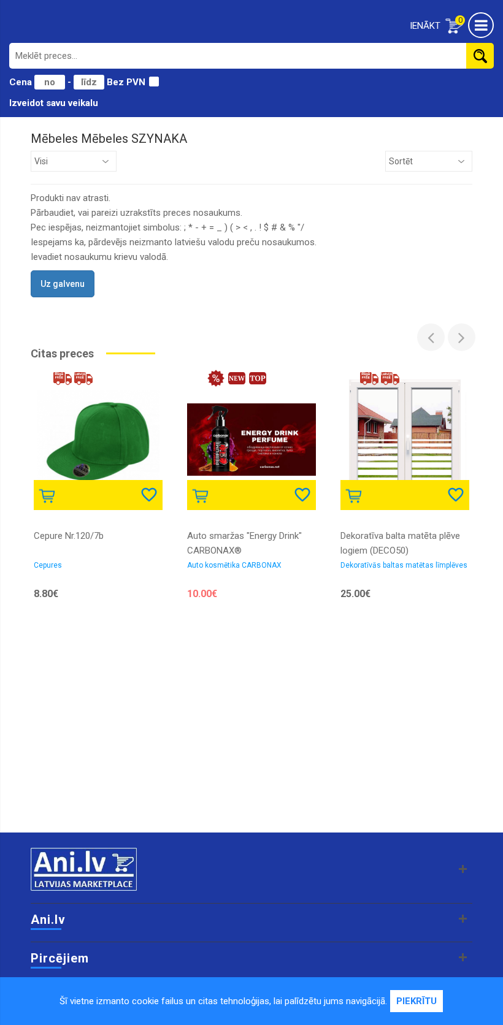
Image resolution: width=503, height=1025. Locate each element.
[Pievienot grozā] (49, 494)
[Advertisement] (251, 734)
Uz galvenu (62, 284)
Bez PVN (126, 82)
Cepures (48, 565)
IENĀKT (425, 25)
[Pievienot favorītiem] (150, 493)
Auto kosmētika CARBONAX (234, 565)
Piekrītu (416, 1001)
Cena (21, 82)
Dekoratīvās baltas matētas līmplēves (403, 565)
